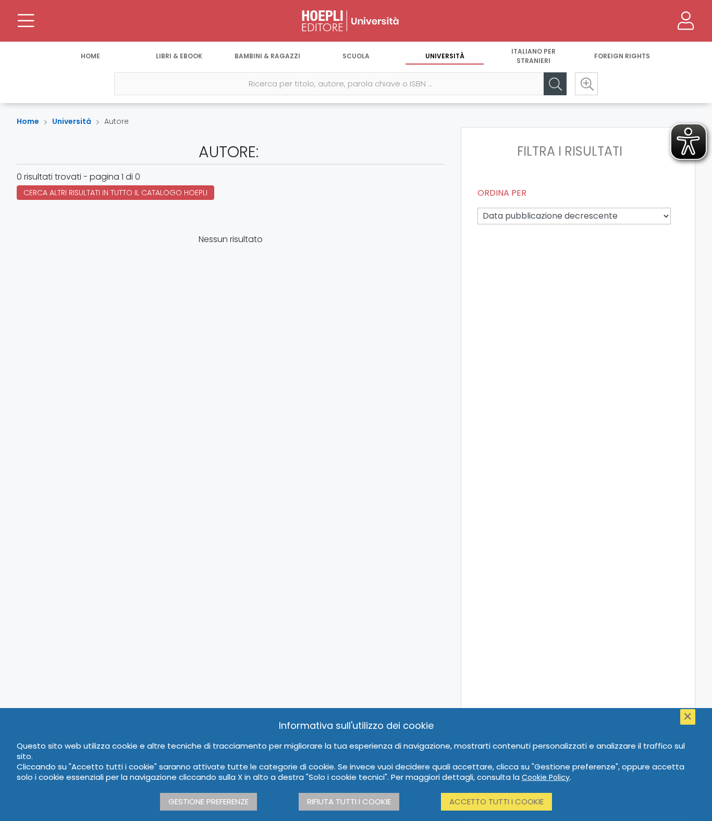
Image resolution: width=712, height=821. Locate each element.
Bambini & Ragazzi (267, 56)
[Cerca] (555, 83)
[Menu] (26, 20)
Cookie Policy (546, 777)
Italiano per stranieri (533, 56)
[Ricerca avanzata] (586, 83)
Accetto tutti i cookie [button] (496, 801)
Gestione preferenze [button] (208, 801)
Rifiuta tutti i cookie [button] (349, 801)
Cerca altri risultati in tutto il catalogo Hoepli (115, 192)
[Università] (356, 20)
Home (90, 56)
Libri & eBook (179, 56)
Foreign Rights (622, 56)
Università (444, 56)
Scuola (356, 56)
